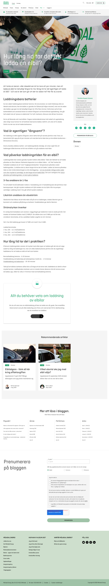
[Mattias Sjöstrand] (7, 387)
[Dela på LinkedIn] (89, 127)
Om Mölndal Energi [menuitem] (8, 544)
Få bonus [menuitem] (30, 8)
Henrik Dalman (60, 434)
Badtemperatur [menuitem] (7, 555)
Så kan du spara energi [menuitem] (60, 544)
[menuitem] (36, 8)
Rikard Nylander (60, 428)
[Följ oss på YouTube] (83, 542)
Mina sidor (88, 3)
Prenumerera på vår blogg (85, 135)
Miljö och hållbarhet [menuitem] (59, 541)
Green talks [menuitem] (6, 558)
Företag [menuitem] (18, 3)
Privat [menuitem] (13, 3)
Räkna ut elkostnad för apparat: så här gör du (14, 425)
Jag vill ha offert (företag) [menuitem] (36, 544)
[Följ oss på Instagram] (90, 542)
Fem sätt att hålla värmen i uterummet (12, 431)
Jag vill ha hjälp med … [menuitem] (35, 547)
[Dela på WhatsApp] (80, 127)
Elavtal (32, 434)
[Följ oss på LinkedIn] (94, 542)
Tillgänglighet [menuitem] (7, 570)
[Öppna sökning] (83, 3)
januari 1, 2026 (86, 434)
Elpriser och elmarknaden (37, 425)
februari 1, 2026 (86, 431)
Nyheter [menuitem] (5, 547)
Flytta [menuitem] (11, 8)
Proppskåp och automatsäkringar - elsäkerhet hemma (14, 437)
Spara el (33, 431)
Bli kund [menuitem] (5, 8)
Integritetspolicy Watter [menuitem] (9, 567)
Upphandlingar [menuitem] (7, 561)
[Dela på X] (93, 127)
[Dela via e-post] (76, 127)
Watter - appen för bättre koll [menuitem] (11, 552)
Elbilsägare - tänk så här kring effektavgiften (17, 371)
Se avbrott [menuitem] (23, 8)
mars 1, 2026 (86, 428)
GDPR (86, 501)
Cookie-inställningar (56, 582)
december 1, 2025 (87, 437)
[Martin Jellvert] (42, 387)
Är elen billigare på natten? (9, 434)
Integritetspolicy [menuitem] (7, 564)
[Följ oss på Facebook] (87, 542)
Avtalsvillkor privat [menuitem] (34, 552)
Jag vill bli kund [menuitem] (33, 541)
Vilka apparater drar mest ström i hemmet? (13, 428)
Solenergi (33, 428)
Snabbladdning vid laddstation (13, 261)
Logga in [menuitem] (49, 8)
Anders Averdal (60, 425)
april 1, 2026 (86, 425)
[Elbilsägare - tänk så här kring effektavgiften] (19, 353)
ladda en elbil (8, 89)
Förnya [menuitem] (17, 8)
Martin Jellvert (49, 386)
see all (31, 440)
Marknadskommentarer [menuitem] (9, 550)
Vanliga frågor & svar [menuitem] (34, 550)
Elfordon (77, 146)
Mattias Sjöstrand (15, 386)
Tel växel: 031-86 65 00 (35, 582)
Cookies (46, 582)
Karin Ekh (59, 431)
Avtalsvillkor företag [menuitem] (34, 555)
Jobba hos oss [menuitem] (7, 541)
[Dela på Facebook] (85, 127)
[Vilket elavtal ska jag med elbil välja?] (54, 353)
